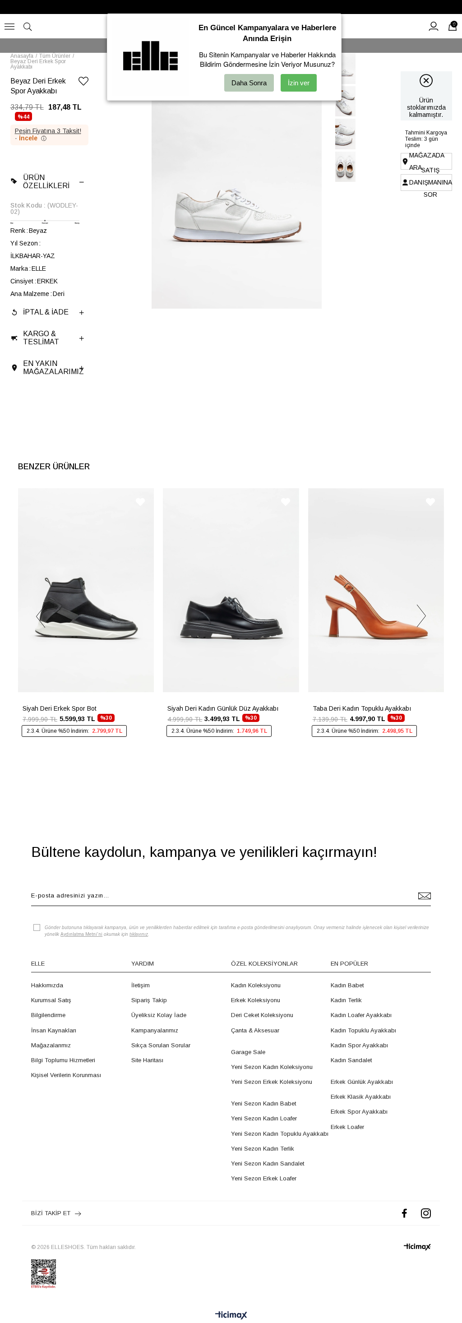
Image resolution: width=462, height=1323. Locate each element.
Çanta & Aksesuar (255, 1030)
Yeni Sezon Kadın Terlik (262, 1148)
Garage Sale (248, 1052)
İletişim (140, 985)
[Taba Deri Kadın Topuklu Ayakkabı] (376, 590)
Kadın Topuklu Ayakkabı (363, 1030)
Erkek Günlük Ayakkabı (362, 1081)
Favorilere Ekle (140, 502)
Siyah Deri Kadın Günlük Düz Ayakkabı (222, 708)
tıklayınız (138, 934)
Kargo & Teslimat (41, 338)
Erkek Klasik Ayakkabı (361, 1096)
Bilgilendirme (48, 1015)
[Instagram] (426, 1213)
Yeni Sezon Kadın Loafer (264, 1118)
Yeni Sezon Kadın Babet (263, 1103)
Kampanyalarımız (154, 1030)
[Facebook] (404, 1213)
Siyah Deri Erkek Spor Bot (60, 708)
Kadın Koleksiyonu (256, 985)
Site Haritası (147, 1060)
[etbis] (43, 1273)
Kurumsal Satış (51, 1000)
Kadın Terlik (346, 1000)
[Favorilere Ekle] (83, 82)
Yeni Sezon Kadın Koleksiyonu (272, 1067)
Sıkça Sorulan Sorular (160, 1045)
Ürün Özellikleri (46, 182)
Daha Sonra (249, 83)
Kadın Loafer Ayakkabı (361, 1015)
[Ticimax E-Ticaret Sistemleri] (231, 1316)
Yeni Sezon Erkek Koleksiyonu (271, 1081)
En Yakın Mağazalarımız (53, 367)
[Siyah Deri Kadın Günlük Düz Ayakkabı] (231, 590)
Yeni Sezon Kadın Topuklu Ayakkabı (279, 1133)
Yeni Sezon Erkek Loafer (263, 1178)
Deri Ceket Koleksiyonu (262, 1015)
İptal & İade (46, 312)
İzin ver (299, 83)
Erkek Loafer (347, 1127)
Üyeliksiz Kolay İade (158, 1015)
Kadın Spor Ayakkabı (359, 1045)
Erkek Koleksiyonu (255, 1000)
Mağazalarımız (51, 1045)
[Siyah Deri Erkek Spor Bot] (86, 590)
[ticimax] (417, 1247)
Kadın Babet (347, 985)
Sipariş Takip (149, 1000)
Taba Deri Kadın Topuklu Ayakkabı (362, 708)
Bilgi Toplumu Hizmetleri (63, 1060)
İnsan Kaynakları (53, 1030)
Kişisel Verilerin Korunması (66, 1075)
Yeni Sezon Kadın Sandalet (267, 1163)
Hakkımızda (47, 985)
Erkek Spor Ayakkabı (359, 1111)
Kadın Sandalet (351, 1060)
